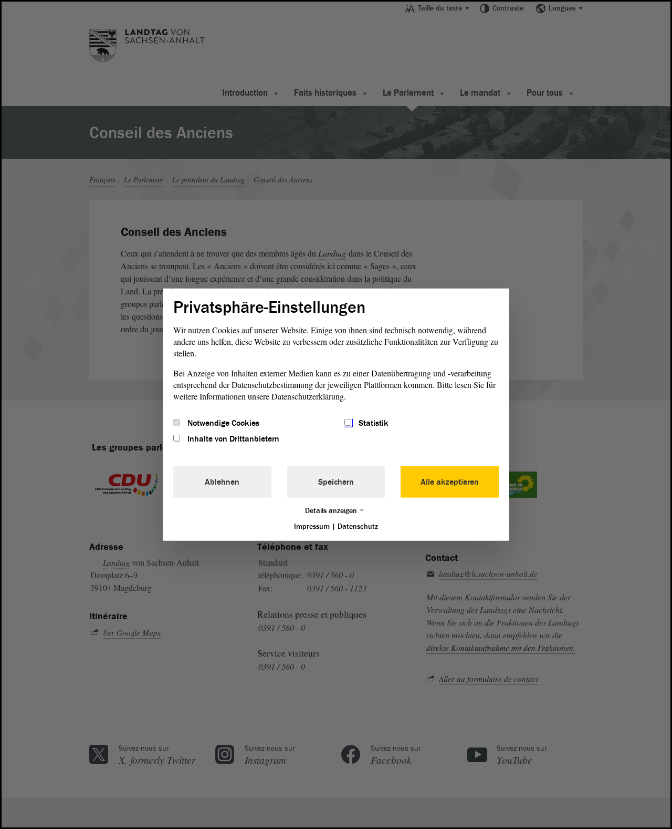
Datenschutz (358, 526)
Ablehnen (222, 482)
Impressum (312, 526)
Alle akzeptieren (450, 482)
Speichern (336, 482)
